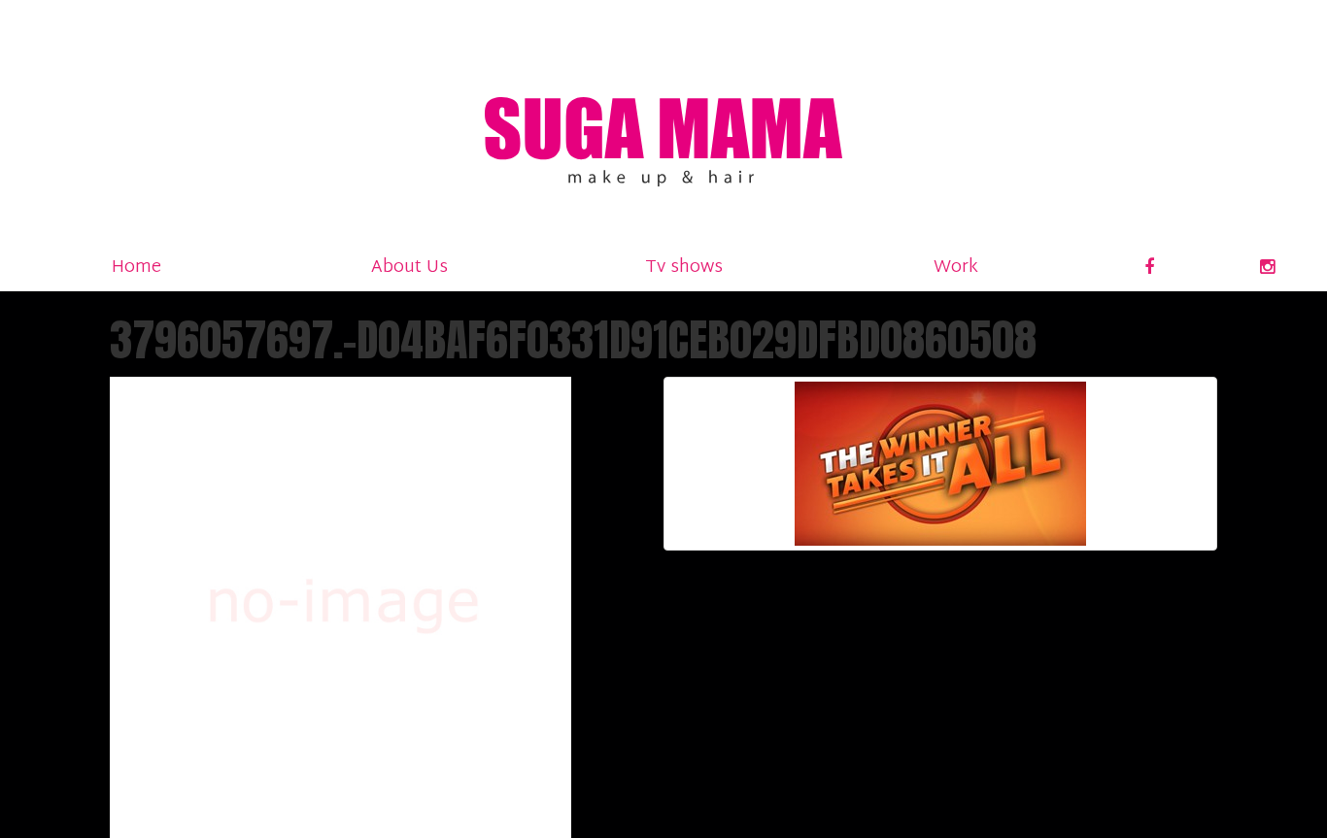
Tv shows (684, 267)
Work (956, 267)
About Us (409, 267)
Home (136, 267)
